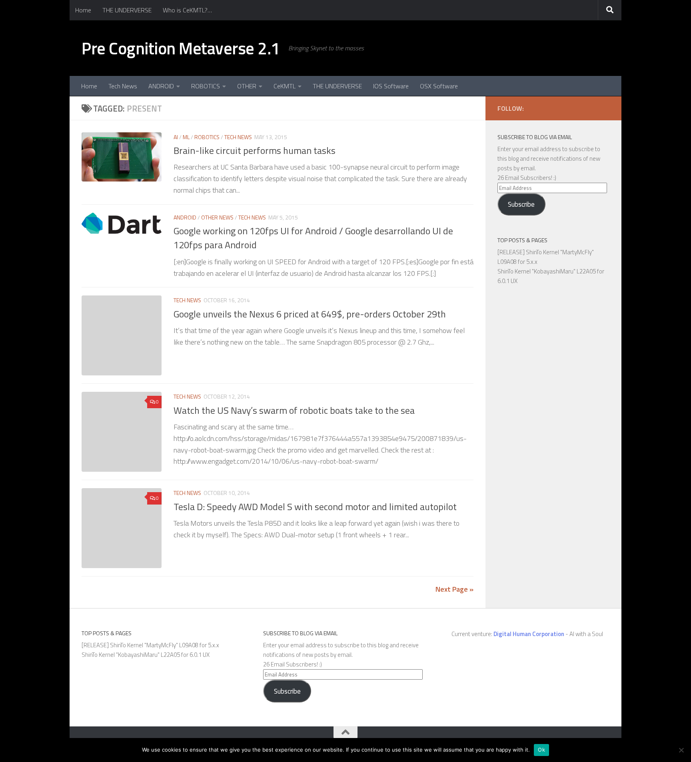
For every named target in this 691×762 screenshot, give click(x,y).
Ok (541, 749)
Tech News (122, 86)
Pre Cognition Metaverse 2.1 (181, 48)
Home (83, 10)
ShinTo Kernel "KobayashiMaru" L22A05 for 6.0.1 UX (146, 654)
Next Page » (454, 589)
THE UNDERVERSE (127, 10)
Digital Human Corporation (528, 633)
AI (176, 137)
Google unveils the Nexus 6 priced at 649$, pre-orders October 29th (310, 314)
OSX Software (439, 86)
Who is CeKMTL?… (187, 10)
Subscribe (521, 204)
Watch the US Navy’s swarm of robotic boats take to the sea (294, 410)
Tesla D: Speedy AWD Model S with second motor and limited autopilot (315, 506)
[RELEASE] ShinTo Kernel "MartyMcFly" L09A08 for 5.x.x (150, 645)
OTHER (246, 86)
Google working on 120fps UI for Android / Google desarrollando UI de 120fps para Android (313, 237)
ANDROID (161, 86)
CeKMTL (285, 86)
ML (186, 137)
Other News (217, 217)
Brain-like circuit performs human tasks (255, 150)
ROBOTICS (205, 86)
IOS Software (391, 86)
